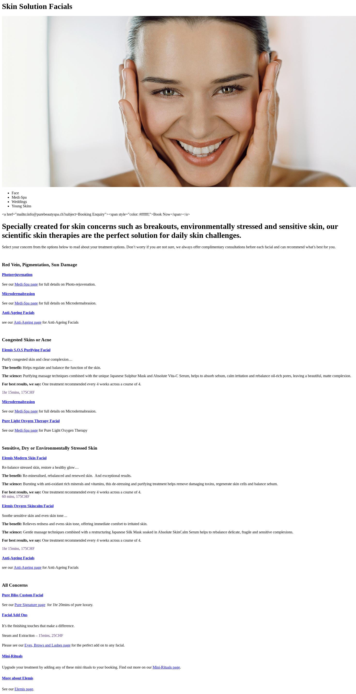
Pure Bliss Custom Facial (22, 595)
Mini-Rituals (12, 656)
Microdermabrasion (18, 294)
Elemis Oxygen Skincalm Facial (28, 506)
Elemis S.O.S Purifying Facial (26, 350)
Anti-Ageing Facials (18, 313)
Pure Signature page (30, 605)
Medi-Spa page (26, 284)
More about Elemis (17, 678)
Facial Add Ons (14, 615)
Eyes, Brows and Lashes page (47, 645)
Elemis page (24, 689)
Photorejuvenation (17, 275)
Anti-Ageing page (27, 322)
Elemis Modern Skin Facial (24, 458)
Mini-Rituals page (166, 667)
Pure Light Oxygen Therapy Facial (31, 421)
